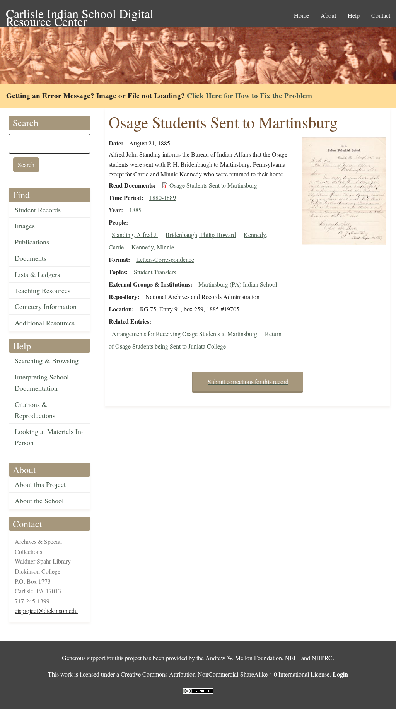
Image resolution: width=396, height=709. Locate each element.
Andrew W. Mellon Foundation (243, 658)
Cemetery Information (46, 306)
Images (25, 225)
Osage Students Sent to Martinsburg (213, 185)
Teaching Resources (42, 290)
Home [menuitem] (301, 15)
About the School (39, 500)
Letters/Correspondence (165, 259)
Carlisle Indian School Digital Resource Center (80, 14)
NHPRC (322, 658)
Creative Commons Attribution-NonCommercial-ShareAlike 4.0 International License (225, 674)
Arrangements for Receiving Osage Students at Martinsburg (184, 334)
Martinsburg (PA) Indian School (237, 284)
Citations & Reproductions (35, 410)
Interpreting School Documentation (42, 382)
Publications (32, 241)
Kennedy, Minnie (152, 247)
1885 (135, 210)
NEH (291, 658)
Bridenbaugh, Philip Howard (201, 235)
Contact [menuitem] (380, 15)
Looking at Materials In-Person (49, 437)
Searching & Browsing (47, 360)
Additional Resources (45, 322)
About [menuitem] (328, 15)
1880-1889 (162, 197)
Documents (30, 258)
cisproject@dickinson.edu (46, 610)
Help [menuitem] (354, 15)
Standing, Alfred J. (135, 235)
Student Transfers (155, 272)
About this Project (40, 484)
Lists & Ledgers (37, 274)
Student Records (38, 209)
